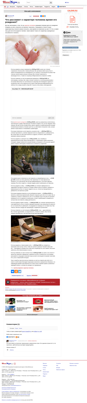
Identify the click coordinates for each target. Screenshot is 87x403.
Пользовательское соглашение (9, 389)
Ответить (12, 349)
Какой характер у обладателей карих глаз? (51, 309)
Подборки (19, 6)
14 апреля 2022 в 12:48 (22, 340)
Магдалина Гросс (13, 340)
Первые (16, 328)
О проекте (58, 363)
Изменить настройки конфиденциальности (11, 399)
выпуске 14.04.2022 (20, 290)
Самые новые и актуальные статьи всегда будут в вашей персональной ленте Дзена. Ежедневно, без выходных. (71, 41)
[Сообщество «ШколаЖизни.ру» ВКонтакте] (61, 6)
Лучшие (20, 328)
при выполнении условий (24, 394)
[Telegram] (45, 16)
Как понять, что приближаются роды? (23, 301)
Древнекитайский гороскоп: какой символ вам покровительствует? (51, 301)
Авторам (58, 367)
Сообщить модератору (32, 340)
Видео (53, 6)
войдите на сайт (38, 331)
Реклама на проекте (74, 363)
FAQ (57, 365)
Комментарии (38, 6)
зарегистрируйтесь (26, 331)
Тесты (31, 6)
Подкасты (47, 6)
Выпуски (12, 6)
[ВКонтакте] (41, 16)
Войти (67, 2)
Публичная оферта (60, 369)
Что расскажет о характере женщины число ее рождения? (24, 309)
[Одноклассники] (43, 16)
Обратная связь (73, 365)
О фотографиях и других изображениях (11, 391)
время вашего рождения (20, 122)
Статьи (26, 6)
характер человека (29, 25)
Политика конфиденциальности (9, 387)
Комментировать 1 (17, 275)
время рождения (18, 267)
